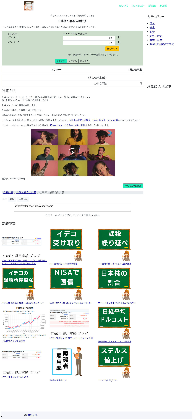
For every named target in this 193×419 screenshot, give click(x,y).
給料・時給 (156, 35)
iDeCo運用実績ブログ (162, 44)
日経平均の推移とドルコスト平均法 (114, 341)
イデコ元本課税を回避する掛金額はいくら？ (23, 303)
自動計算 (8, 192)
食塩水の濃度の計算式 (79, 120)
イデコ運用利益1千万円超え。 (16, 377)
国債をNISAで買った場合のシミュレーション (71, 303)
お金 (152, 31)
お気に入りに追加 (133, 186)
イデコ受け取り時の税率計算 (63, 264)
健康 (152, 27)
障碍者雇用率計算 (58, 380)
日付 (152, 23)
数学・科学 (156, 40)
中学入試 (23, 199)
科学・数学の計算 (26, 192)
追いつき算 (113, 120)
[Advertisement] (168, 65)
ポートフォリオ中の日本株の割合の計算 (117, 303)
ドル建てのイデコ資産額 (13, 341)
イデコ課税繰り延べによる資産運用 (114, 264)
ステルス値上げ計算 (107, 380)
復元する (84, 61)
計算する (61, 61)
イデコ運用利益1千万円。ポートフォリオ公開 (71, 338)
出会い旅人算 (99, 120)
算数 (12, 199)
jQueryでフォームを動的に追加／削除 (67, 125)
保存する (72, 61)
